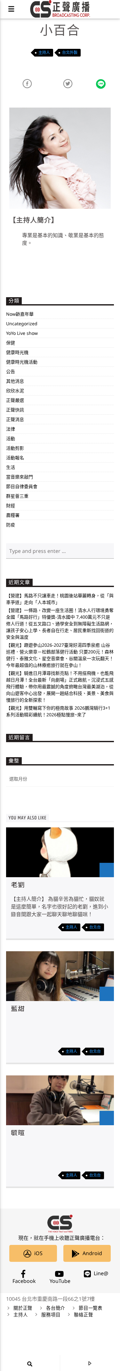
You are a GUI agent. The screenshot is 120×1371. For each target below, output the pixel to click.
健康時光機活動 (21, 362)
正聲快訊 (15, 410)
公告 (10, 371)
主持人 (44, 52)
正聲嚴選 (15, 400)
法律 (10, 429)
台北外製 (69, 52)
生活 (10, 467)
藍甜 (18, 1009)
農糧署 (13, 515)
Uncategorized (21, 323)
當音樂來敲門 (19, 477)
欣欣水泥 (15, 391)
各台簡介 (55, 1308)
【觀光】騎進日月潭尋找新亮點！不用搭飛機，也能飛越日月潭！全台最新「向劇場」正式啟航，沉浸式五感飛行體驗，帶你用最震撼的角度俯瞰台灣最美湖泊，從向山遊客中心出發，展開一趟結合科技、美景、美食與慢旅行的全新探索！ (60, 686)
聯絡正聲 (83, 1315)
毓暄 (18, 1133)
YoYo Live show (22, 333)
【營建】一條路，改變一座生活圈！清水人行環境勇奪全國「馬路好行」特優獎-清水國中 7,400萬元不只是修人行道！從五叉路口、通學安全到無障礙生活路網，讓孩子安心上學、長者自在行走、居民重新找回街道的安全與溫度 (60, 623)
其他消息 (15, 381)
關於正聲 (22, 1308)
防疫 (10, 525)
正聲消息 (15, 419)
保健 (10, 343)
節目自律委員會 (21, 486)
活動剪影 (15, 448)
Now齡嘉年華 (20, 314)
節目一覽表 (90, 1308)
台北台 (95, 927)
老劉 (18, 885)
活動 (10, 438)
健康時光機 (17, 352)
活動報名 (15, 458)
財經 (10, 505)
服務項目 (50, 1315)
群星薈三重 (17, 496)
